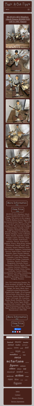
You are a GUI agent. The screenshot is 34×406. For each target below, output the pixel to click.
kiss (17, 379)
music (18, 341)
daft (24, 369)
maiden (12, 352)
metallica (14, 354)
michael (11, 345)
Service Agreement (17, 401)
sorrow (27, 362)
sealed (19, 371)
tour (20, 355)
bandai (25, 342)
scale (26, 380)
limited (10, 342)
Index (18, 391)
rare (10, 379)
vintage (27, 376)
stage (23, 352)
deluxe (19, 369)
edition (12, 368)
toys (17, 351)
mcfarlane (15, 361)
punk (21, 348)
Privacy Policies (17, 398)
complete (9, 348)
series (16, 348)
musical (11, 372)
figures (14, 365)
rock (21, 380)
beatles (18, 345)
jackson (24, 345)
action (19, 375)
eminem (23, 366)
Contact (17, 395)
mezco (26, 372)
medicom (10, 376)
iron (24, 355)
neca (17, 357)
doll (27, 347)
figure (18, 383)
